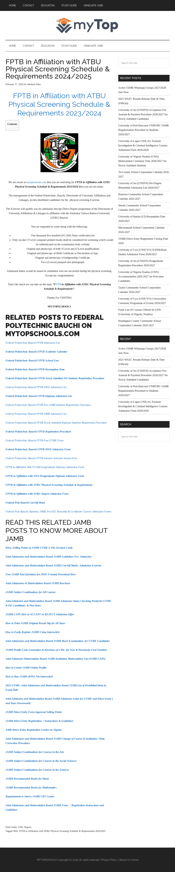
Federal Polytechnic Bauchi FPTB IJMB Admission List (35, 413)
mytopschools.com (36, 182)
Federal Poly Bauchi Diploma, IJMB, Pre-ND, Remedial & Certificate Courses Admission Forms (58, 511)
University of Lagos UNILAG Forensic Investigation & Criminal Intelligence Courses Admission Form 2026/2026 (142, 145)
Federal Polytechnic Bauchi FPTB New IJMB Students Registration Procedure (48, 404)
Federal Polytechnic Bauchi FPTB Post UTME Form (34, 440)
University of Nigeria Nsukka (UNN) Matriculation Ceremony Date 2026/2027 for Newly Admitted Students (142, 161)
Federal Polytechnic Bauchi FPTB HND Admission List (35, 387)
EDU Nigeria (24, 827)
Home (134, 860)
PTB (58, 284)
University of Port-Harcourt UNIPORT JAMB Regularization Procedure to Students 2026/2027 (143, 130)
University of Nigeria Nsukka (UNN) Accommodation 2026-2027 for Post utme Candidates (141, 276)
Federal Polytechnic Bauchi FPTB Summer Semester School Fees (41, 458)
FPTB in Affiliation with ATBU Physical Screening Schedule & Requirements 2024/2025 (62, 831)
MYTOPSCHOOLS (87, 25)
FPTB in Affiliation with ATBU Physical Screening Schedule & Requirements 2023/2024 (59, 104)
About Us (124, 860)
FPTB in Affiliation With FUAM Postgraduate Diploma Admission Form (44, 467)
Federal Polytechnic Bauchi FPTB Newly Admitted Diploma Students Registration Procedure (56, 422)
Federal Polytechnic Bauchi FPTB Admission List (32, 342)
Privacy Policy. (109, 860)
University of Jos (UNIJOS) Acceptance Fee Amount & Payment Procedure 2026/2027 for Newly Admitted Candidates (143, 114)
